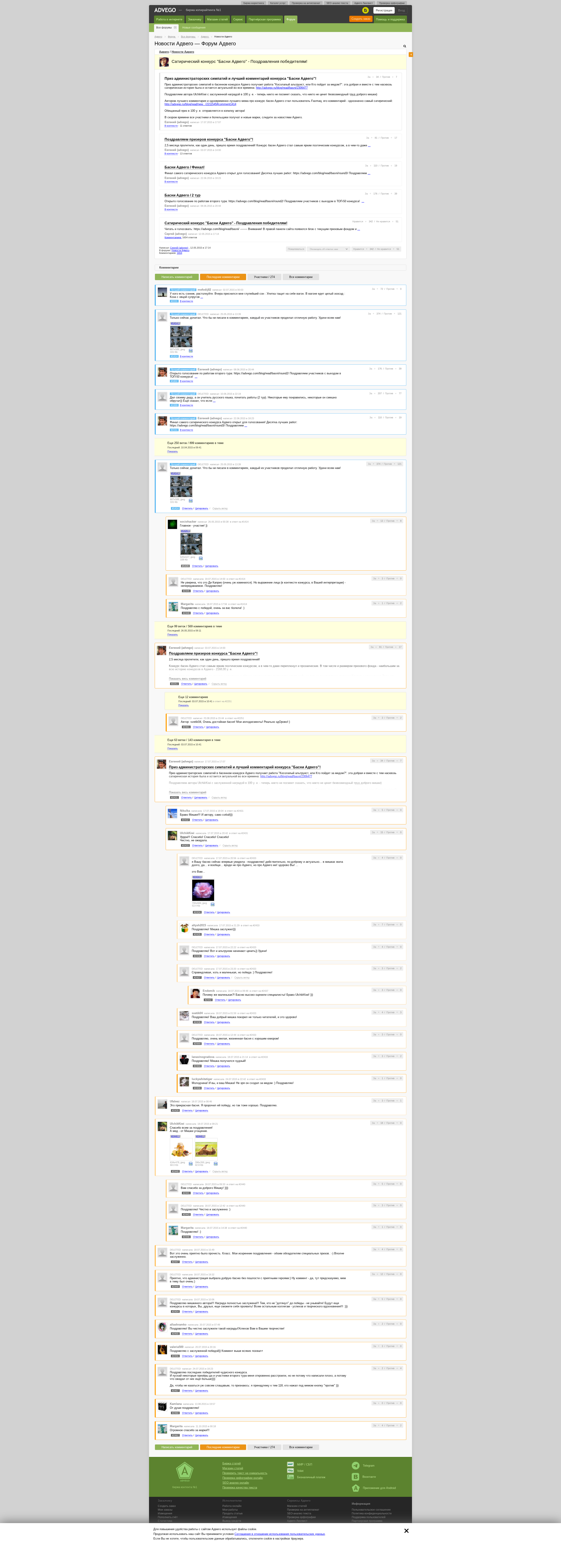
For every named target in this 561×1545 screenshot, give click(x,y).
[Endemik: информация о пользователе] (195, 993)
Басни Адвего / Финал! (184, 167)
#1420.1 (185, 531)
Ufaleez (175, 1101)
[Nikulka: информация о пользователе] (172, 813)
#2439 (175, 1110)
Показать (172, 451)
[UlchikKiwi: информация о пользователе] (172, 835)
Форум (290, 19)
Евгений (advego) (177, 122)
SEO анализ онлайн (235, 1482)
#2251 (174, 683)
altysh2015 (199, 925)
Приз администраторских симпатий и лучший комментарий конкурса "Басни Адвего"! (240, 78)
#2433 (185, 845)
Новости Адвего (183, 51)
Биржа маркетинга (253, 3)
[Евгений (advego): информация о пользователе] (162, 372)
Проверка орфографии (392, 3)
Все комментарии (300, 277)
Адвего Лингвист (363, 3)
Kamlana (176, 1403)
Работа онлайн (231, 1506)
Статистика (165, 1520)
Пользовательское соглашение (371, 1509)
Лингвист (297, 1520)
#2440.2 (200, 1136)
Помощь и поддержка (390, 19)
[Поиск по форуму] (405, 46)
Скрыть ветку (220, 508)
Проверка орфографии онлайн (242, 1478)
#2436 (197, 956)
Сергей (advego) (176, 233)
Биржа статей (231, 1463)
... (369, 145)
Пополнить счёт (168, 1517)
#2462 (175, 1435)
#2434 (197, 912)
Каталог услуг (278, 3)
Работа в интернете (169, 19)
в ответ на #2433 (247, 858)
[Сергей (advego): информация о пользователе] (164, 62)
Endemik (209, 990)
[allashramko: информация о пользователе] (162, 1327)
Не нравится (383, 221)
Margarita (187, 604)
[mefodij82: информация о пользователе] (162, 292)
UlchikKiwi (187, 833)
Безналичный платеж (311, 1477)
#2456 (175, 1356)
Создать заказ (361, 18)
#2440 (175, 1171)
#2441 (186, 1193)
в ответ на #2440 (236, 1184)
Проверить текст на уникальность (244, 1473)
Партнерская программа (367, 1520)
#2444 (197, 1043)
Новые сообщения (194, 27)
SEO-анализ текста (337, 3)
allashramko (178, 1324)
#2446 (186, 1237)
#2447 (175, 1261)
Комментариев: (173, 237)
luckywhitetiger (202, 1079)
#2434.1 (197, 877)
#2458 (197, 1088)
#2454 (175, 1311)
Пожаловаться (296, 249)
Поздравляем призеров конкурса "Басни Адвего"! (209, 139)
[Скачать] (190, 350)
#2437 (197, 977)
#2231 (174, 301)
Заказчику (194, 19)
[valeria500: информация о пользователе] (162, 1349)
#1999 (174, 405)
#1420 (185, 566)
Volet (300, 1471)
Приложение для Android (379, 1488)
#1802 (174, 381)
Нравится (357, 221)
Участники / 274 (264, 277)
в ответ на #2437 (259, 991)
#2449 (175, 1286)
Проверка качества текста (239, 1487)
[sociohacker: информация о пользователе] (172, 524)
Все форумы (164, 27)
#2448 (186, 613)
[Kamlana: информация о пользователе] (162, 1406)
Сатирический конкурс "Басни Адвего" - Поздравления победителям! (226, 223)
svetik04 (197, 1013)
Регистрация (384, 10)
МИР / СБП (304, 1464)
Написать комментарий (177, 277)
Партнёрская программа (265, 19)
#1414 (174, 356)
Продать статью (232, 1513)
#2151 (174, 430)
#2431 (174, 797)
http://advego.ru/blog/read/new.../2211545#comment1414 (200, 104)
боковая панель (411, 54)
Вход (401, 10)
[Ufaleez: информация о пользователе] (162, 1103)
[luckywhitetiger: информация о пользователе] (184, 1081)
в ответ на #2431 (234, 811)
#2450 (197, 1066)
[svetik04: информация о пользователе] (184, 1015)
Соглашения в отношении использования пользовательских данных (279, 1534)
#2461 (186, 727)
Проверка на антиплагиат (306, 3)
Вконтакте (369, 1476)
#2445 (186, 591)
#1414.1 (175, 323)
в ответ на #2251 (222, 701)
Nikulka (185, 810)
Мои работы (230, 1509)
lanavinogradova (203, 1057)
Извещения (165, 1513)
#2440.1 (175, 1136)
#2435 (197, 934)
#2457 (175, 1390)
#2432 (185, 819)
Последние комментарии (223, 277)
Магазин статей (217, 19)
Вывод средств (231, 1520)
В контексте (171, 125)
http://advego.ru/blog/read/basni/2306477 (282, 87)
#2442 (208, 1000)
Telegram (369, 1465)
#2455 (175, 1333)
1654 (179, 253)
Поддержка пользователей (368, 1517)
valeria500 (176, 1347)
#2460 (175, 1413)
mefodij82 (204, 289)
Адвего (164, 51)
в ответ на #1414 (239, 521)
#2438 (197, 1022)
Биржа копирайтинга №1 (203, 10)
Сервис (238, 19)
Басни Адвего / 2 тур (183, 195)
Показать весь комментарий (187, 678)
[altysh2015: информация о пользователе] (184, 928)
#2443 (186, 1214)
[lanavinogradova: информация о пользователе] (184, 1059)
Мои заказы (165, 1509)
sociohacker (188, 521)
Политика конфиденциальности (372, 1513)
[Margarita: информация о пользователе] (173, 606)
